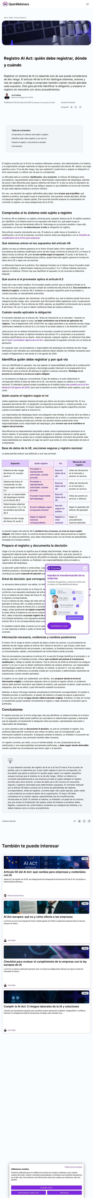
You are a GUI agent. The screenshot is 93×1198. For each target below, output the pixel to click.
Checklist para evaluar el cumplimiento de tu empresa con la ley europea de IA (45, 963)
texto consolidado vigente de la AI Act (25, 340)
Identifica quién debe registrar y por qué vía (29, 138)
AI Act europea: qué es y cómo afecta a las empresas (38, 916)
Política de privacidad (73, 1167)
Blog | (11, 18)
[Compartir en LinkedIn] (71, 107)
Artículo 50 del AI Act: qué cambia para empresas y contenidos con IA (45, 873)
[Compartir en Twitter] (75, 107)
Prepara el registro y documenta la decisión (29, 142)
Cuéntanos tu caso (59, 626)
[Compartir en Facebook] (80, 107)
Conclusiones (17, 146)
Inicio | (6, 18)
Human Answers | (20, 18)
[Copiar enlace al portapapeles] (75, 821)
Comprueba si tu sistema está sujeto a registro (30, 134)
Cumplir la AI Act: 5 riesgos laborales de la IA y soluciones (41, 1006)
